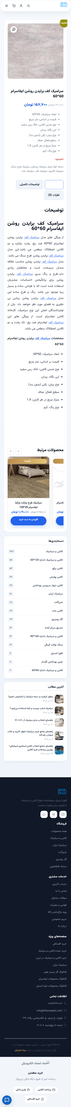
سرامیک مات (27, 171)
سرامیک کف (42, 171)
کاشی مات (36, 611)
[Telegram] (53, 814)
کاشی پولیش (36, 577)
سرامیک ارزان (36, 594)
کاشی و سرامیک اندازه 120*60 (36, 560)
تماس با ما (61, 891)
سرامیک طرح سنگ (20, 167)
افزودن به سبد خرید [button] (28, 519)
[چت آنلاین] (7, 1100)
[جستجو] (28, 6)
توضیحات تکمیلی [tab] (30, 184)
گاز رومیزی (36, 619)
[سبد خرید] (14, 6)
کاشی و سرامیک (36, 551)
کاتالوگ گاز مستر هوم (55, 972)
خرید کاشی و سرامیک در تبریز (51, 958)
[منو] (6, 6)
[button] (13, 29)
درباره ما (62, 926)
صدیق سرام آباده (36, 628)
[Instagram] (63, 814)
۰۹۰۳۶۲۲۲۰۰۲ (55, 1003)
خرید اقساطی (60, 944)
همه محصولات (59, 831)
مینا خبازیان (20, 1050)
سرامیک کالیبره (56, 171)
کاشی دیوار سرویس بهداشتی (36, 585)
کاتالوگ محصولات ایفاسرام (53, 979)
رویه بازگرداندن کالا (57, 912)
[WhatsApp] (44, 814)
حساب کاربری (59, 884)
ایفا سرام (52, 167)
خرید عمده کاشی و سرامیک (52, 951)
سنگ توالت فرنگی (36, 645)
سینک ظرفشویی (58, 866)
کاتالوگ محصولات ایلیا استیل (51, 986)
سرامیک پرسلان (39, 167)
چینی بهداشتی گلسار (36, 662)
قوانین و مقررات (58, 905)
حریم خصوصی (59, 919)
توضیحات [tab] (54, 184)
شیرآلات (36, 602)
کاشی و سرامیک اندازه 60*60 (36, 670)
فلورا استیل (36, 653)
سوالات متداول (59, 898)
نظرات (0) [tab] (54, 195)
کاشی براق (36, 568)
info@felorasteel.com (49, 1011)
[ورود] (21, 6)
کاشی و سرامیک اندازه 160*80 (36, 636)
